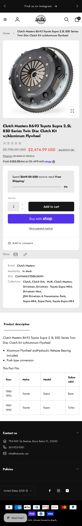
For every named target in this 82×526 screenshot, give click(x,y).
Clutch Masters (26, 265)
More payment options (41, 228)
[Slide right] (77, 6)
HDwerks (37, 520)
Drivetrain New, (32, 291)
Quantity (12, 198)
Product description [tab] (17, 324)
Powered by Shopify (49, 520)
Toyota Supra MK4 (63, 301)
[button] (5, 19)
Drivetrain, (29, 287)
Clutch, (27, 282)
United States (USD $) (16, 491)
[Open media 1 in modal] (41, 79)
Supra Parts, (45, 301)
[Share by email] (15, 254)
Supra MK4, (30, 301)
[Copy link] (25, 254)
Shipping (7, 156)
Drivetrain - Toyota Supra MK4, (54, 287)
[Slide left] (5, 6)
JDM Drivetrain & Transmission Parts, (44, 296)
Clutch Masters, (63, 282)
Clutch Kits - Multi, (43, 282)
